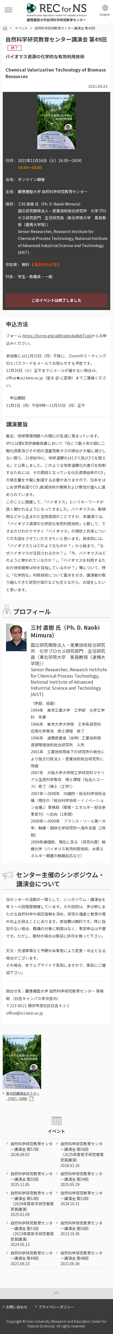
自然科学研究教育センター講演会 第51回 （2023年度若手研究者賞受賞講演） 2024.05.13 (32, 1233)
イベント (21, 28)
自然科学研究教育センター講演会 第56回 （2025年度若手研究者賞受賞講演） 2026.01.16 (82, 1154)
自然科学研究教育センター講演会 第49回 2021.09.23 (31, 1258)
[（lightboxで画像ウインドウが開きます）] (56, 146)
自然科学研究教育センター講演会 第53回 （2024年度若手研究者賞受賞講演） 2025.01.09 (32, 1203)
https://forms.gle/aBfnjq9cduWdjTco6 (56, 335)
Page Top (56, 1293)
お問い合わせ (16, 1307)
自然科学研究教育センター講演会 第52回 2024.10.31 (81, 1198)
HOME (5, 28)
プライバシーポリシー (56, 1307)
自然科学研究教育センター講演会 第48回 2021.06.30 (81, 1258)
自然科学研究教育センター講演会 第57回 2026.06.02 (31, 1149)
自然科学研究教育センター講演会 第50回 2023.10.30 (81, 1228)
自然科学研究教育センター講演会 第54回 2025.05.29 (81, 1179)
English (105, 14)
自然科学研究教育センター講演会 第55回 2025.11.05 (31, 1179)
